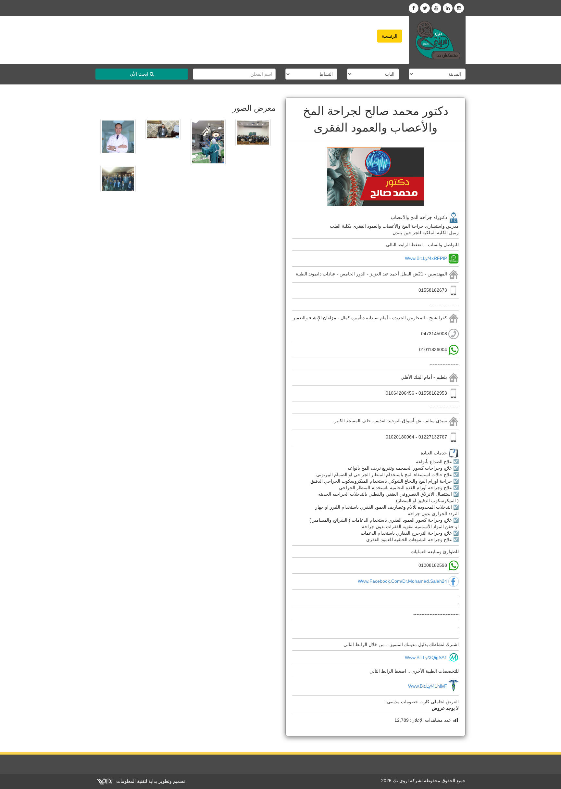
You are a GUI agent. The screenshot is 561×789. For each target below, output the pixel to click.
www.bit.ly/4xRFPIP (426, 258)
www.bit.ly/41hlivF (427, 686)
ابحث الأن (140, 74)
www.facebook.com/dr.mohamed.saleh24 (402, 581)
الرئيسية (389, 36)
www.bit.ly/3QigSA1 (426, 657)
